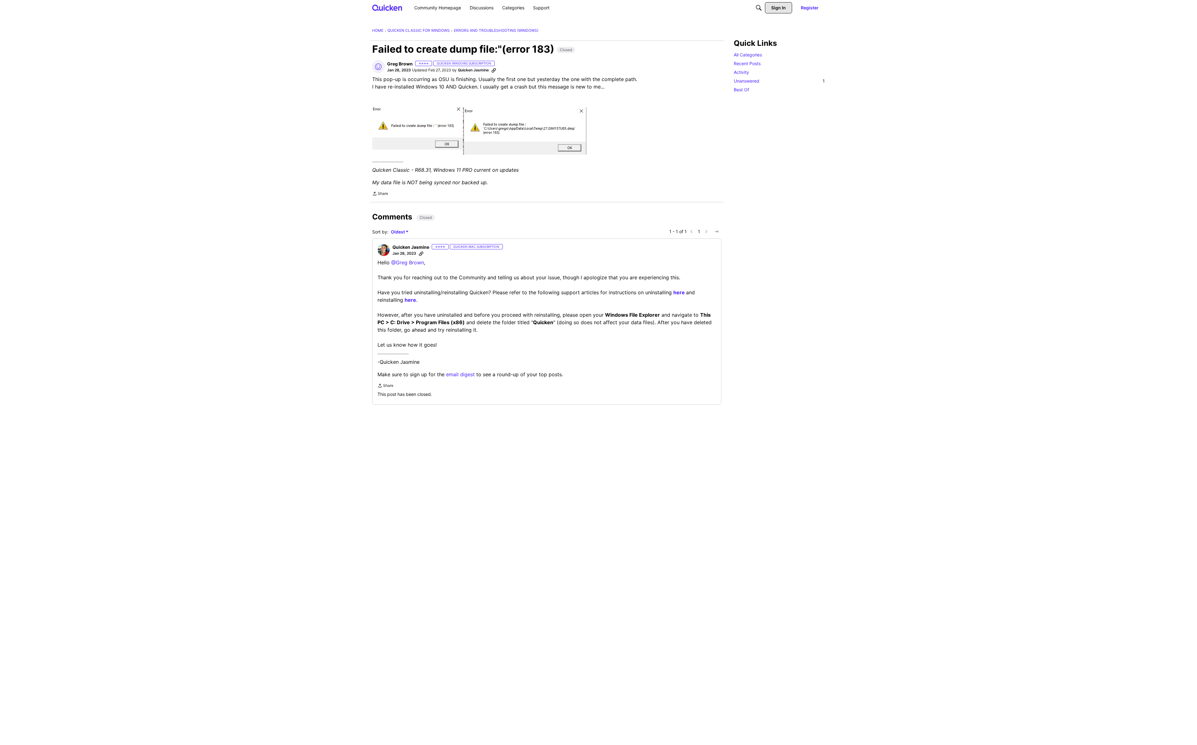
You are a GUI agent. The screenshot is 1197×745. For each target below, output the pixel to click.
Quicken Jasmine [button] (473, 70)
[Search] (758, 7)
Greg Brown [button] (400, 63)
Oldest (398, 232)
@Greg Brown (407, 262)
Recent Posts (747, 63)
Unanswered (779, 81)
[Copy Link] (494, 70)
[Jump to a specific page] (716, 232)
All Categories (748, 54)
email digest (460, 374)
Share (380, 194)
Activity (741, 72)
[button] (378, 66)
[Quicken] (387, 7)
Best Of (741, 89)
